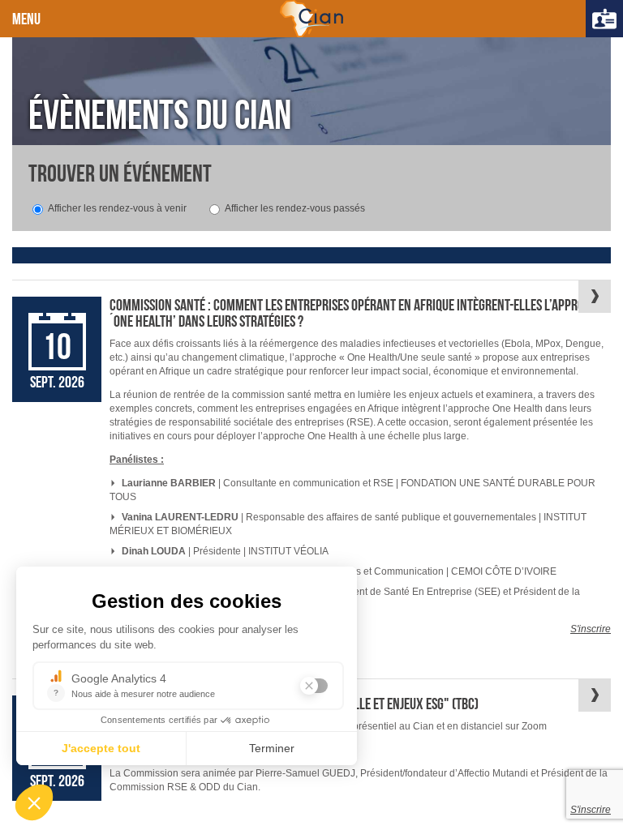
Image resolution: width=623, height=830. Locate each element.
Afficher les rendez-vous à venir (117, 208)
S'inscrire (590, 629)
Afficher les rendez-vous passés (295, 208)
